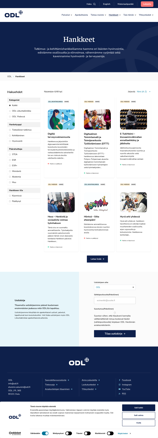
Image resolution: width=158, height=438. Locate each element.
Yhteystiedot (88, 389)
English (106, 4)
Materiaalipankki (125, 4)
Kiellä (138, 423)
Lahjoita (147, 4)
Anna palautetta (89, 380)
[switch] (68, 433)
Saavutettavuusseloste (55, 380)
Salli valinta (138, 415)
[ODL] (14, 13)
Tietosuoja (50, 384)
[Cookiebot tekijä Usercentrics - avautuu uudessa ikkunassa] (15, 433)
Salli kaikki (138, 408)
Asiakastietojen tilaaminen (57, 389)
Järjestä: (131, 91)
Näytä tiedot (123, 433)
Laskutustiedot (89, 384)
